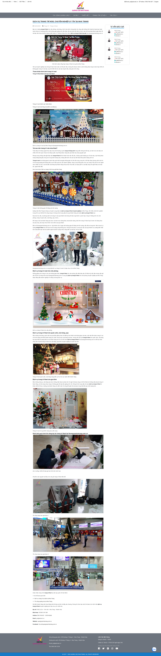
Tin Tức (113, 15)
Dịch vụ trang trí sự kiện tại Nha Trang (44, 598)
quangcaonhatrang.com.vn (45, 621)
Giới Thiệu (22, 1)
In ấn (75, 15)
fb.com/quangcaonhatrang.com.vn (48, 624)
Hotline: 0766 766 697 (146, 1)
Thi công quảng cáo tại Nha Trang (43, 601)
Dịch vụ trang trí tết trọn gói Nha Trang (51, 169)
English (156, 1)
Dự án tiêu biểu (7, 1)
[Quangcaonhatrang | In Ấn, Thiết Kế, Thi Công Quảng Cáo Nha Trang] (80, 5)
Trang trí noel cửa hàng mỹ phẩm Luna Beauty (45, 107)
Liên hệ (29, 1)
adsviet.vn (118, 36)
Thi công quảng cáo (61, 15)
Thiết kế (85, 15)
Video (15, 1)
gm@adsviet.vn (119, 34)
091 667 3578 (119, 32)
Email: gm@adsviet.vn (132, 1)
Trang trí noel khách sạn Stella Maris (42, 104)
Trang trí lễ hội (99, 15)
